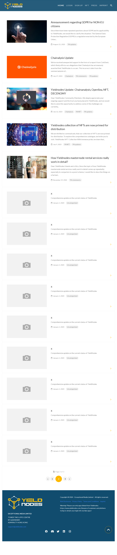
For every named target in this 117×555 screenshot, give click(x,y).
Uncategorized (72, 203)
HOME (61, 5)
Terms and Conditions (91, 501)
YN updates (72, 44)
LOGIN (69, 5)
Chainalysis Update (62, 57)
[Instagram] (70, 531)
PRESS (94, 5)
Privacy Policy (77, 501)
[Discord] (52, 531)
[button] (111, 5)
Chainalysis (69, 76)
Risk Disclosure (65, 501)
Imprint (102, 501)
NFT (87, 5)
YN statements (81, 76)
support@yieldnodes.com (17, 527)
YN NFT (78, 112)
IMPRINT (104, 5)
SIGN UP (79, 5)
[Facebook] (46, 531)
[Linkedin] (64, 531)
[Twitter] (58, 531)
